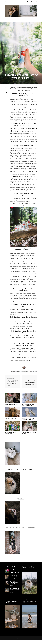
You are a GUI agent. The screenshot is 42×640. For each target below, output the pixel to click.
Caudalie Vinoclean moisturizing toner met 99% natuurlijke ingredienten (29, 405)
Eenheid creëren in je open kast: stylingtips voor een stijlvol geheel (15, 590)
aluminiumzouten (17, 176)
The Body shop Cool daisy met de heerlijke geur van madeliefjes (28, 419)
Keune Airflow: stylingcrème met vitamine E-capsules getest (14, 583)
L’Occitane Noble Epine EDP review (11, 404)
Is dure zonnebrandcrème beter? (11, 418)
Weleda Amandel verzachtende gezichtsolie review (10, 433)
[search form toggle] (36, 1)
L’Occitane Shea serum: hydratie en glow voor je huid (14, 577)
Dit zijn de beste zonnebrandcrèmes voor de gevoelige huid (15, 571)
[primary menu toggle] (5, 1)
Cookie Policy (27, 638)
